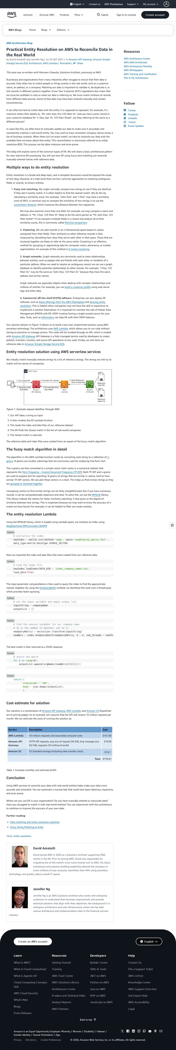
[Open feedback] (172, 525)
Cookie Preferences (51, 1039)
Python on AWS (99, 982)
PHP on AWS (98, 995)
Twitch (131, 122)
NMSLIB (96, 494)
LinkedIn (132, 118)
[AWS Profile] (166, 4)
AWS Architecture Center (137, 58)
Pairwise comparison (76, 222)
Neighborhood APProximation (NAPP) (26, 525)
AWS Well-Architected (135, 62)
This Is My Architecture (136, 77)
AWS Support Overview (142, 989)
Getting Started (61, 962)
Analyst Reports (61, 1002)
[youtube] (149, 1031)
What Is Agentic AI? (25, 975)
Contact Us (134, 962)
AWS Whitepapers (133, 70)
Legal (131, 1009)
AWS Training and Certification (140, 74)
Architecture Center (63, 989)
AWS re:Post (135, 975)
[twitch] (144, 1031)
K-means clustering (79, 249)
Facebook (132, 114)
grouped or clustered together (26, 483)
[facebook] (127, 1031)
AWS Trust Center (62, 975)
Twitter (131, 110)
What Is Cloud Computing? (30, 969)
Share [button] (79, 63)
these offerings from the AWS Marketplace (61, 301)
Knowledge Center (139, 982)
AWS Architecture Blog (19, 43)
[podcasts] (155, 1031)
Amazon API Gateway (23, 336)
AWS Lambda (60, 328)
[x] (122, 1031)
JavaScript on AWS (101, 1002)
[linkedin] (133, 1031)
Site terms (30, 1039)
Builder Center (99, 962)
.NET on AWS (98, 975)
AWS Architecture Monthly (138, 66)
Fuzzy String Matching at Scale (26, 827)
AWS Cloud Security (26, 993)
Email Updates (135, 125)
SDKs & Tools (98, 969)
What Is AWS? (22, 962)
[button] (47, 15)
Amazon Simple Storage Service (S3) (44, 343)
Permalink (65, 63)
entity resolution (22, 835)
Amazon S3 (92, 710)
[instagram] (139, 1031)
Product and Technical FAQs (68, 995)
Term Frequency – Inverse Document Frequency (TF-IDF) (52, 471)
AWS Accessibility (138, 1002)
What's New (21, 999)
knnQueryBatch (48, 587)
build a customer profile (78, 286)
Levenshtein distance (25, 204)
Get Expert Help (137, 995)
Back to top (86, 1019)
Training (57, 969)
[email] (161, 1031)
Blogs (17, 1006)
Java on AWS (98, 989)
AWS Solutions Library (65, 982)
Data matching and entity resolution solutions (34, 822)
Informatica (47, 317)
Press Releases (22, 1013)
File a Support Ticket (140, 969)
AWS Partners (60, 1009)
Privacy (17, 1039)
